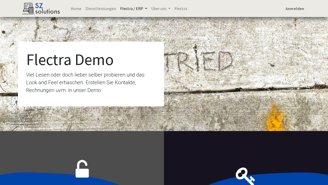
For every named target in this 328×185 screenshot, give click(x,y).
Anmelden (294, 8)
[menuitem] (76, 8)
